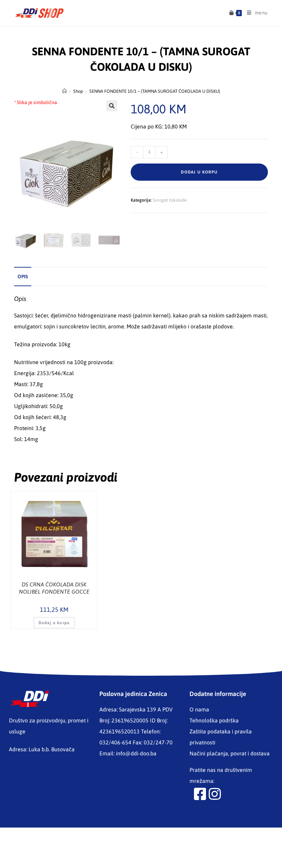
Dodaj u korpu (199, 172)
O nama (199, 709)
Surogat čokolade (170, 200)
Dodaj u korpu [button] (54, 622)
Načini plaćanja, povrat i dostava (229, 753)
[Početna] (64, 91)
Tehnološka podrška (214, 720)
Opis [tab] (23, 276)
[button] (111, 105)
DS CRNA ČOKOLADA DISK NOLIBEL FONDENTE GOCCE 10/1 (54, 588)
